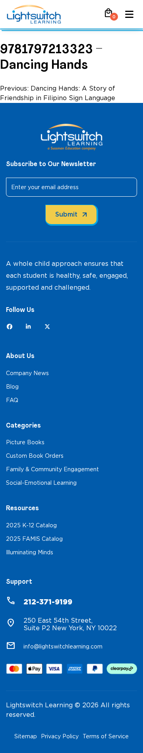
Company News (27, 373)
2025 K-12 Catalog (31, 525)
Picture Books (25, 442)
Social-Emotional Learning (41, 483)
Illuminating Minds (29, 552)
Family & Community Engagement (52, 469)
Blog (12, 386)
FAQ (12, 400)
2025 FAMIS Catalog (34, 539)
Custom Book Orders (35, 456)
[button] (108, 15)
